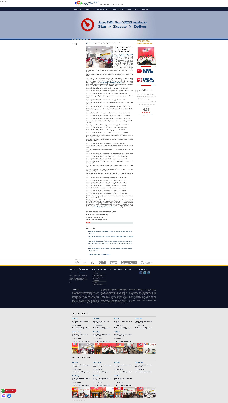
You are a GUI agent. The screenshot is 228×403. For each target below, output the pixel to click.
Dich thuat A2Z (75, 400)
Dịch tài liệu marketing (98, 284)
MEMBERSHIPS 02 (84, 262)
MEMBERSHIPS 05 (113, 262)
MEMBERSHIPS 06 (129, 262)
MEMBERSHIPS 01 (76, 262)
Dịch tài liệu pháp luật (97, 277)
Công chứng (89, 9)
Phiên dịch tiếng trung (122, 9)
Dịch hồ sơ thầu (96, 271)
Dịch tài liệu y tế (96, 278)
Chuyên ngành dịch (99, 269)
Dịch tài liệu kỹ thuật (97, 275)
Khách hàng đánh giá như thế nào (146, 115)
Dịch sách (95, 273)
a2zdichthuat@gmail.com (144, 43)
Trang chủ (77, 9)
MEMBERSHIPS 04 (102, 262)
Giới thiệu (100, 4)
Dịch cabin (95, 282)
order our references (147, 80)
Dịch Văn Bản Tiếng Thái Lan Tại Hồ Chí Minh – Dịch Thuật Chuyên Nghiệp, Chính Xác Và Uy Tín (110, 241)
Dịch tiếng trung (103, 9)
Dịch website (96, 280)
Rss (122, 4)
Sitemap (117, 4)
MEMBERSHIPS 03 (92, 262)
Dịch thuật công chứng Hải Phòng (111, 82)
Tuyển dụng (106, 4)
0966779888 (10, 390)
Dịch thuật (90, 43)
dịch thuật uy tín (82, 271)
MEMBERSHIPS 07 (147, 262)
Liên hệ (112, 4)
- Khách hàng (153, 101)
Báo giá (145, 9)
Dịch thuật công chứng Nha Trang (104, 207)
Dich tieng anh (78, 4)
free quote (145, 72)
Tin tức (136, 9)
